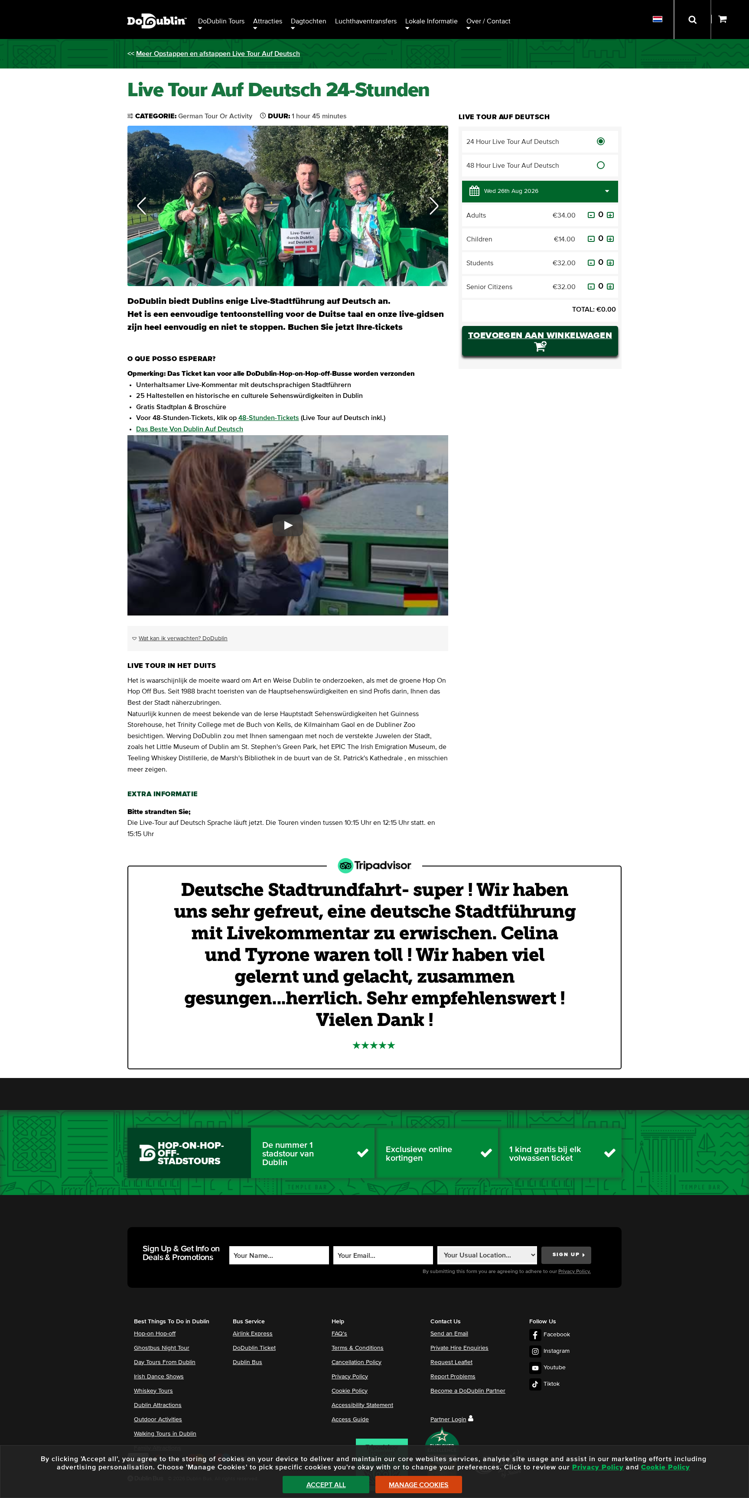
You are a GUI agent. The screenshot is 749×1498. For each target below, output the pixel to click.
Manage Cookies (419, 1485)
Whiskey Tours (153, 1391)
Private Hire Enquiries (459, 1348)
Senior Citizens (489, 286)
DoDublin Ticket (254, 1348)
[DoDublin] (157, 7)
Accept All (326, 1485)
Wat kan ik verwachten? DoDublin (183, 638)
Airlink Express (253, 1334)
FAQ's (339, 1334)
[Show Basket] (730, 19)
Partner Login (448, 1420)
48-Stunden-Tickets (268, 417)
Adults (476, 215)
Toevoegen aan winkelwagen (540, 335)
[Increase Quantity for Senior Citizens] (610, 286)
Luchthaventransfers (366, 21)
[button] (141, 206)
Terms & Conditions (358, 1348)
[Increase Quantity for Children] (610, 239)
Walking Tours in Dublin (165, 1434)
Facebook (557, 1335)
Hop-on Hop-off (155, 1334)
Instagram (557, 1351)
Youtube (555, 1367)
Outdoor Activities (158, 1420)
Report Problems (452, 1377)
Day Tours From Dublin (164, 1362)
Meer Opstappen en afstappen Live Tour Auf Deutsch (218, 53)
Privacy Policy (350, 1377)
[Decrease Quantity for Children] (591, 239)
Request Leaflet (451, 1362)
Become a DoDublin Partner (467, 1391)
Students (479, 263)
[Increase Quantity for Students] (610, 263)
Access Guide (350, 1420)
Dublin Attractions (158, 1405)
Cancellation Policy (356, 1362)
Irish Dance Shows (159, 1377)
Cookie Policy (350, 1391)
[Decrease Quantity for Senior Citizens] (591, 286)
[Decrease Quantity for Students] (591, 263)
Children (479, 239)
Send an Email (449, 1334)
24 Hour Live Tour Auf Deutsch (512, 141)
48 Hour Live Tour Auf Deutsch (512, 165)
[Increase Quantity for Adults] (610, 215)
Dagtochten (308, 21)
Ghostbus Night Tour (161, 1348)
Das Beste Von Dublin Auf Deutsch (189, 429)
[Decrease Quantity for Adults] (591, 215)
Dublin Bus (247, 1362)
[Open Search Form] (692, 19)
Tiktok (552, 1384)
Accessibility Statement (362, 1405)
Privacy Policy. (574, 1271)
